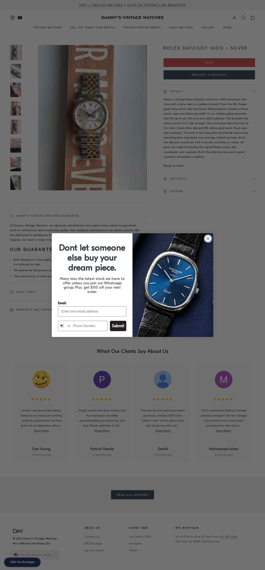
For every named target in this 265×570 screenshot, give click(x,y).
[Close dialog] (208, 238)
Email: (62, 303)
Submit (118, 325)
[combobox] (64, 326)
